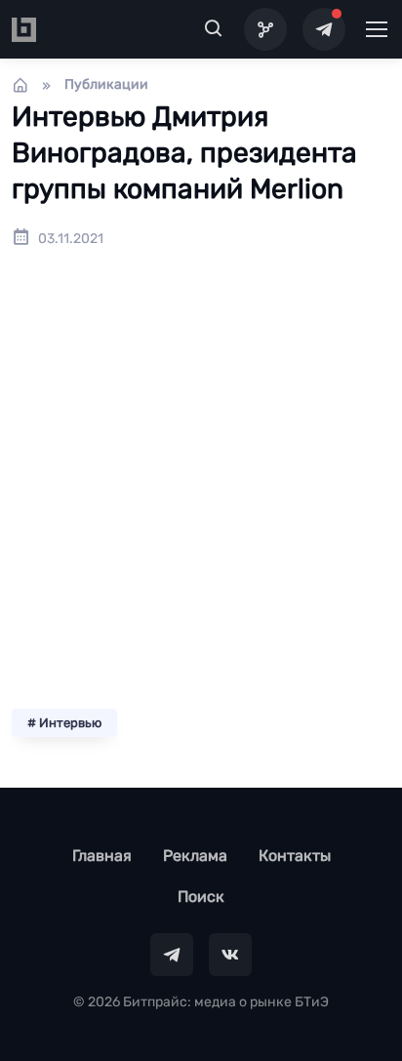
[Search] (213, 29)
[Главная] (20, 85)
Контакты (295, 855)
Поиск (201, 896)
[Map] (265, 29)
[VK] (230, 954)
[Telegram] (323, 29)
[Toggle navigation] (375, 29)
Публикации (106, 84)
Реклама (195, 855)
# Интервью (64, 722)
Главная (102, 855)
